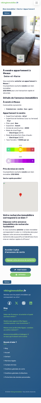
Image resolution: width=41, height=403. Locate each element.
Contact (7, 356)
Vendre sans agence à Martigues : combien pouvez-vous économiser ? (17, 322)
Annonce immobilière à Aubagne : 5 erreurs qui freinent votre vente (16, 335)
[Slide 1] (15, 63)
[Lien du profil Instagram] (23, 303)
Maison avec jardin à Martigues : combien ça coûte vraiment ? (18, 329)
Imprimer (21, 275)
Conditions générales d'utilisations (15, 373)
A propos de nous (10, 365)
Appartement (29, 9)
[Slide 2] (18, 63)
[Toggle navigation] (36, 3)
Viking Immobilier (16, 392)
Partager (22, 270)
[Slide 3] (22, 63)
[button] (4, 41)
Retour (7, 13)
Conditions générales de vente (14, 369)
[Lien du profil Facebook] (9, 303)
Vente (19, 9)
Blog (6, 348)
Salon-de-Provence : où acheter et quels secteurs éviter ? (18, 316)
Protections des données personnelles (17, 377)
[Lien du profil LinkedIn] (30, 303)
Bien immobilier (9, 9)
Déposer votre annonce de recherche (20, 260)
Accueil (7, 352)
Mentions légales (10, 361)
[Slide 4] (25, 63)
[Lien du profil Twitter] (16, 303)
